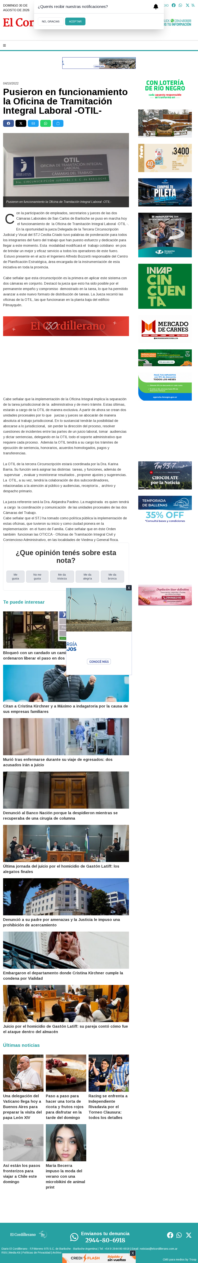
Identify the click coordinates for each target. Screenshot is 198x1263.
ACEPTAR (75, 21)
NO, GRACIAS (51, 21)
